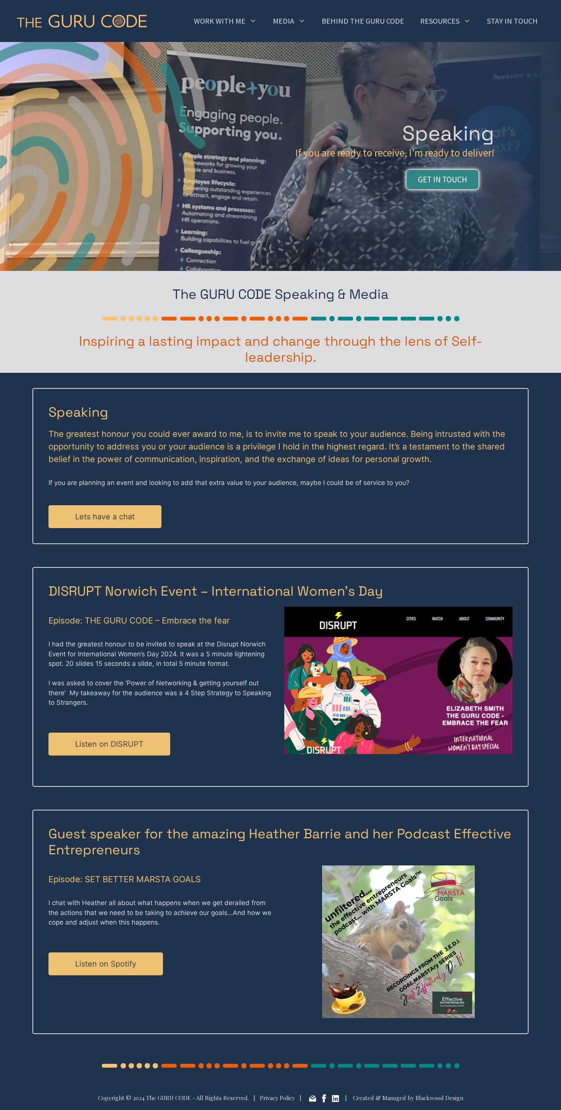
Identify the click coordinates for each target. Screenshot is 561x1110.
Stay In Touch (512, 21)
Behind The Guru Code (363, 21)
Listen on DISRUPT (109, 744)
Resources (439, 21)
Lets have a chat (105, 516)
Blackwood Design (439, 1098)
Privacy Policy (277, 1098)
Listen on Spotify (105, 963)
